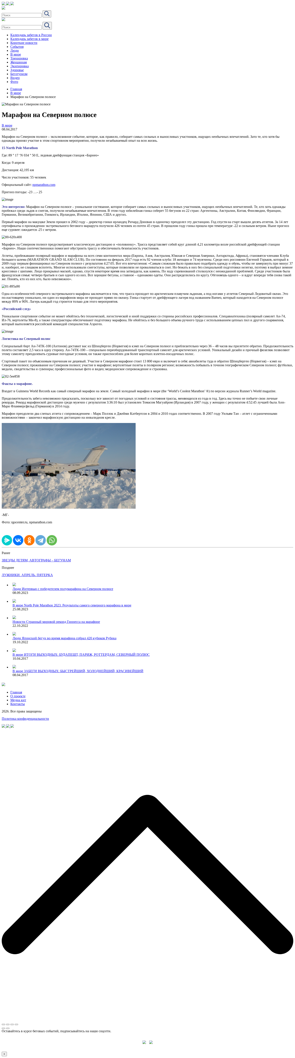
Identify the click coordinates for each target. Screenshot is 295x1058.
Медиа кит (18, 700)
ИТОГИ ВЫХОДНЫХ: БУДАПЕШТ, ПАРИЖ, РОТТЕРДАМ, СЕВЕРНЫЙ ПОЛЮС (87, 654)
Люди (14, 50)
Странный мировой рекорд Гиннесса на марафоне (63, 622)
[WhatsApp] (52, 540)
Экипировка (19, 66)
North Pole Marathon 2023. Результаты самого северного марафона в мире (77, 605)
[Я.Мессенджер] (7, 540)
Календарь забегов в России (31, 35)
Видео (15, 78)
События (17, 46)
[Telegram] (40, 540)
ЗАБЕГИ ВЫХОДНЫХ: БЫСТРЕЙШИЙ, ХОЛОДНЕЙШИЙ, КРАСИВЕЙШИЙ (83, 671)
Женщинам (18, 62)
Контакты (17, 704)
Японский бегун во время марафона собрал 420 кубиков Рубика (69, 638)
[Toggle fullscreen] (12, 1024)
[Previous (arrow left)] (3, 1028)
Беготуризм (18, 74)
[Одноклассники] (29, 540)
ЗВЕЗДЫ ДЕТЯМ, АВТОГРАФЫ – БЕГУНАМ (36, 560)
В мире (15, 54)
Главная (16, 89)
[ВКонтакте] (18, 540)
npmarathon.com (43, 185)
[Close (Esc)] (3, 1024)
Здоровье (17, 70)
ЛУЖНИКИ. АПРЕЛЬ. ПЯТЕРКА (27, 575)
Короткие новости (23, 43)
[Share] (8, 1024)
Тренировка (19, 58)
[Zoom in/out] (16, 1024)
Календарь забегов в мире (29, 39)
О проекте (17, 696)
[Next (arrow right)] (8, 1028)
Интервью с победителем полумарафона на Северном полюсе (67, 589)
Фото (14, 82)
